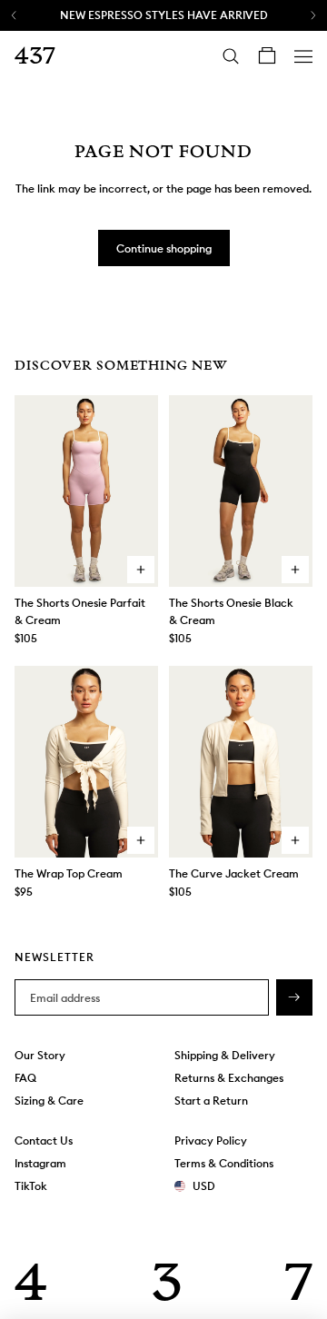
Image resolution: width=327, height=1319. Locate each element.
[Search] (231, 56)
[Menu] (303, 56)
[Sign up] (294, 997)
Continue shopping (164, 248)
